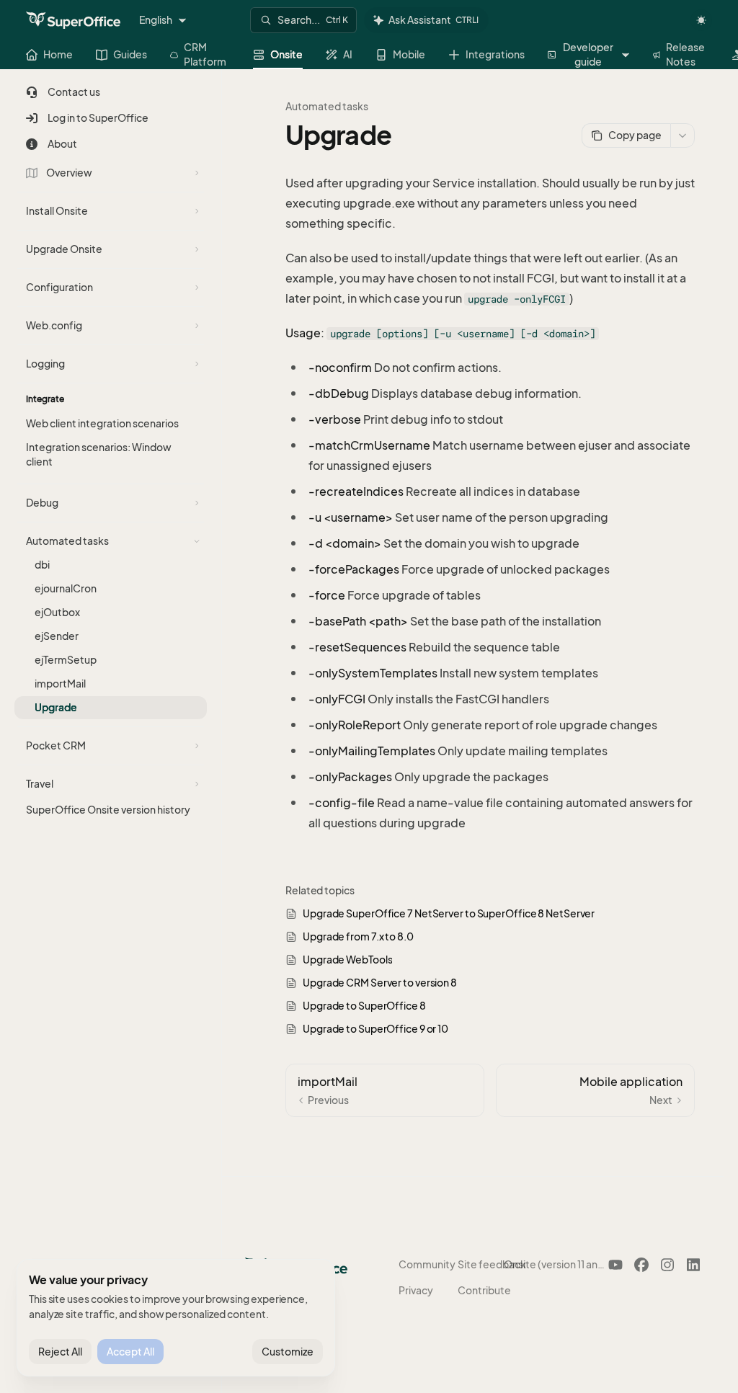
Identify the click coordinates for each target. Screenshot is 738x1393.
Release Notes (685, 54)
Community (427, 1264)
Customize (288, 1351)
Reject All (60, 1351)
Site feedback (492, 1264)
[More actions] (682, 135)
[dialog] (175, 1318)
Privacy (416, 1290)
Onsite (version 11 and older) (556, 1264)
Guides (130, 54)
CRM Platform (205, 54)
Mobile (409, 54)
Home (58, 54)
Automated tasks (326, 106)
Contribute (484, 1290)
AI (347, 54)
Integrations (495, 54)
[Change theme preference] (701, 20)
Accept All (130, 1351)
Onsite (286, 54)
